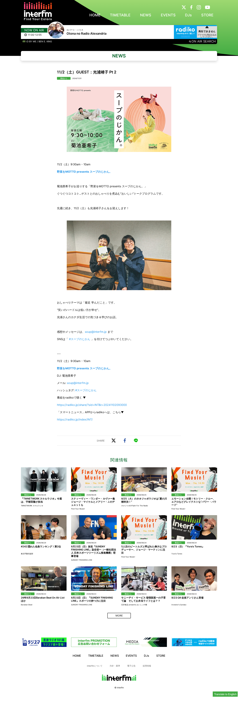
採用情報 (147, 665)
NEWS (145, 15)
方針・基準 (115, 665)
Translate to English (225, 694)
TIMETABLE (120, 15)
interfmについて (94, 665)
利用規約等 (185, 36)
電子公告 (131, 665)
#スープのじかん (79, 339)
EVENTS (168, 15)
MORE (119, 615)
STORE (207, 15)
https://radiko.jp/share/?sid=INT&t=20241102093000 (92, 405)
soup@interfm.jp (96, 331)
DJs (188, 15)
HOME (95, 15)
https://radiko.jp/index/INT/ (75, 419)
